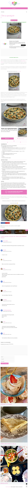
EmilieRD (4, 250)
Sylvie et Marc (5, 240)
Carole (4, 321)
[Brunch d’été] (14, 481)
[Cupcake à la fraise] (14, 402)
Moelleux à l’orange (4, 232)
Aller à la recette (14, 20)
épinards (3, 227)
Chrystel (4, 290)
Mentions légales (13, 486)
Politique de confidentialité (19, 486)
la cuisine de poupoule (7, 310)
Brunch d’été (4, 483)
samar (4, 268)
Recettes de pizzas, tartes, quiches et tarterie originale (11, 225)
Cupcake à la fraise (6, 404)
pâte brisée (19, 71)
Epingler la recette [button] (21, 138)
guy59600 (5, 299)
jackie (4, 333)
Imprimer (7, 138)
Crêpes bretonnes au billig (8, 444)
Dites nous (10, 192)
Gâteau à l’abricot (18, 232)
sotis (4, 281)
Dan (3, 259)
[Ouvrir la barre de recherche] (26, 12)
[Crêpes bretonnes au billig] (14, 441)
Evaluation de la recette (5, 344)
